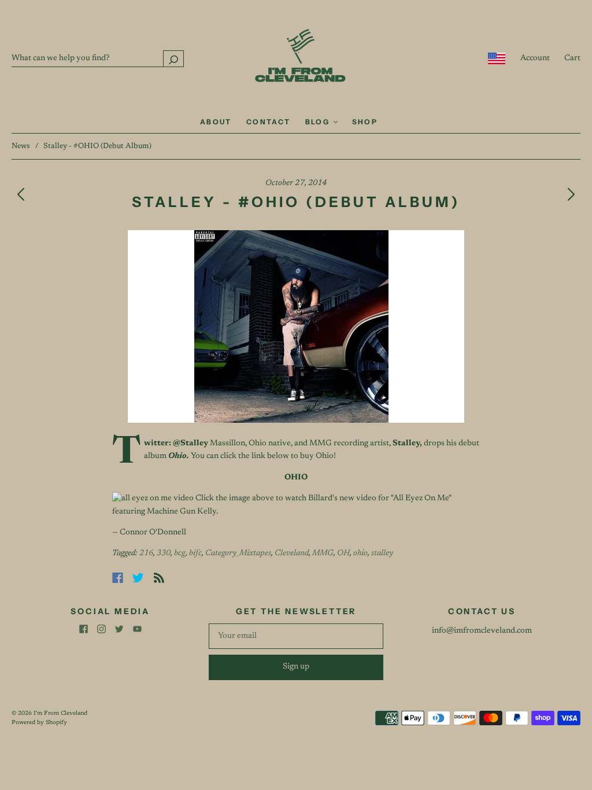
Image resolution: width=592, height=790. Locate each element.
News (21, 146)
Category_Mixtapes (238, 553)
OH (343, 553)
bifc (195, 553)
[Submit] (173, 58)
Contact (268, 121)
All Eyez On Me (421, 498)
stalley (382, 553)
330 (164, 553)
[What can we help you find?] (98, 58)
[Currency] (497, 58)
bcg (180, 553)
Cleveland (292, 553)
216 (146, 553)
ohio (360, 553)
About (216, 121)
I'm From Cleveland (60, 714)
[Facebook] (118, 578)
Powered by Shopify (39, 723)
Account (535, 58)
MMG (323, 553)
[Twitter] (138, 578)
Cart (572, 58)
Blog (318, 121)
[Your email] (296, 636)
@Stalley (190, 444)
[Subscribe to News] (159, 578)
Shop (365, 121)
